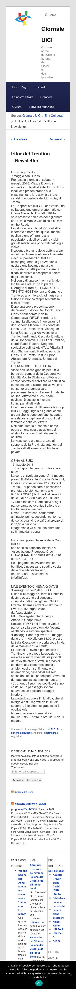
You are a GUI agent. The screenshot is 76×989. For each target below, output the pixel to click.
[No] (71, 975)
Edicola (34, 922)
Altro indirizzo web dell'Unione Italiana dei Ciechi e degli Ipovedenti (37, 876)
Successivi (57, 139)
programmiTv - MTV (23, 809)
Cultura (16, 106)
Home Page (19, 87)
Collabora (46, 97)
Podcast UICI (24, 792)
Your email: (18, 767)
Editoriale (40, 87)
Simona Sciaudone (21, 732)
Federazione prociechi (58, 913)
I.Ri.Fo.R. (54, 729)
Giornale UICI (31, 115)
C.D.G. (57, 941)
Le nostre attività (22, 97)
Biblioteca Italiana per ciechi (59, 902)
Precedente (19, 139)
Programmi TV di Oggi (30, 804)
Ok (39, 983)
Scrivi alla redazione (41, 106)
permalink (51, 732)
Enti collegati (56, 870)
